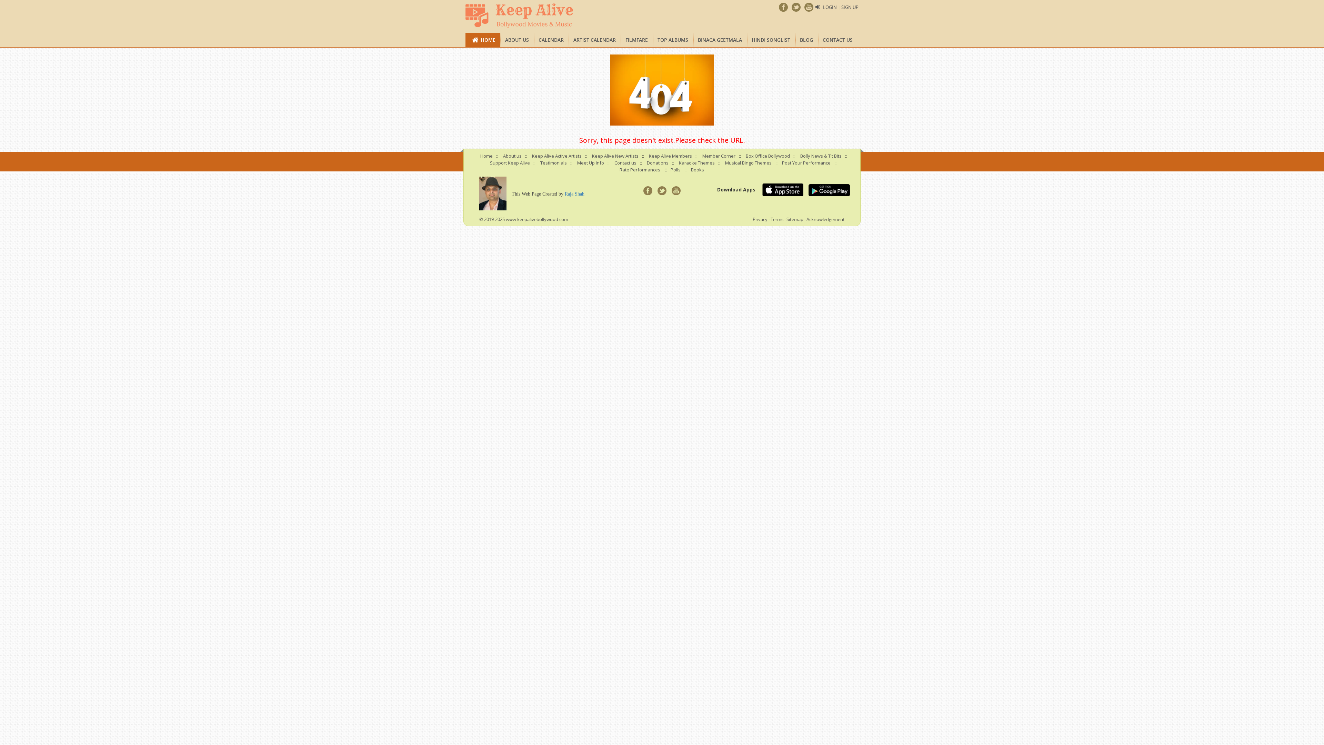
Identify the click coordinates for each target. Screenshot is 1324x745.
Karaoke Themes (697, 163)
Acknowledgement (825, 219)
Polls (676, 170)
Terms (777, 219)
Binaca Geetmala (720, 40)
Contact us (838, 40)
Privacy (760, 219)
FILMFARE (636, 40)
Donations (658, 163)
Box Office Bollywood (768, 156)
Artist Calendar (594, 40)
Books (697, 170)
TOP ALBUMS (673, 40)
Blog (806, 40)
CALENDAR (551, 40)
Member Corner (718, 156)
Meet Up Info (590, 163)
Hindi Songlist (771, 40)
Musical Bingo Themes (748, 163)
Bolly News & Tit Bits (821, 156)
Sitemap (794, 219)
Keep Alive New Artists (615, 156)
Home (488, 40)
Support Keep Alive (510, 163)
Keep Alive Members (670, 156)
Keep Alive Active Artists (557, 156)
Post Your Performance (806, 163)
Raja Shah (574, 194)
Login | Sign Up (841, 7)
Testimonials (553, 163)
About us (517, 40)
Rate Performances (640, 170)
